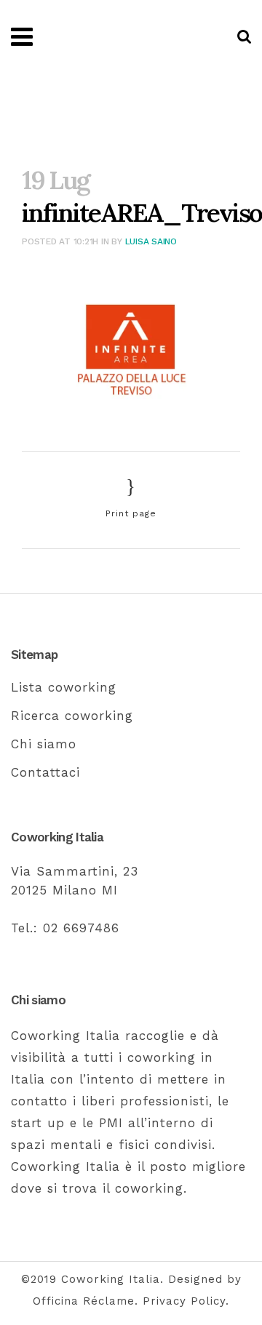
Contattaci (45, 772)
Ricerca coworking (72, 715)
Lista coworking (63, 687)
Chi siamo (43, 744)
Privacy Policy (184, 1301)
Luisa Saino (151, 241)
